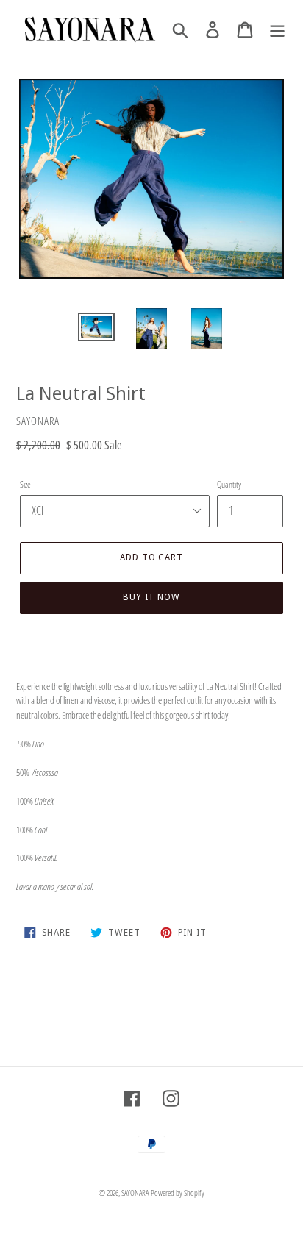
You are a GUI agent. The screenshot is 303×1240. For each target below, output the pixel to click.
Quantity (229, 484)
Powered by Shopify (177, 1192)
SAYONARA (135, 1192)
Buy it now (152, 597)
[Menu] (277, 29)
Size (25, 484)
